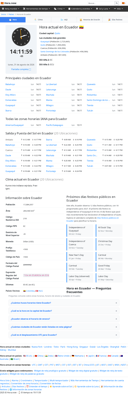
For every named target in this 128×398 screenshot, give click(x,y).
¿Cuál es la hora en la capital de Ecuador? (31, 310)
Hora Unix (5, 380)
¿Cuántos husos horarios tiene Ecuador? (31, 302)
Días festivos (115, 19)
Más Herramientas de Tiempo (85, 380)
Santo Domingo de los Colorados (54, 51)
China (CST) (89, 364)
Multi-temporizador (59, 380)
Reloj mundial (11, 8)
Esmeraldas (11, 100)
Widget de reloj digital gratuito (83, 370)
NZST (123, 364)
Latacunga (51, 89)
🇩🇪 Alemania (78, 355)
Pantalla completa (21, 69)
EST (69, 364)
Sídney (3, 350)
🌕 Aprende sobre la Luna (86, 386)
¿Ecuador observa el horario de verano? (30, 318)
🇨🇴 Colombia (29, 291)
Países (11, 14)
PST (52, 364)
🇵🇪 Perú (39, 291)
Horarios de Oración (90, 19)
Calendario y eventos (80, 8)
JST (97, 364)
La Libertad (51, 84)
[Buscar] (117, 3)
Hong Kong (72, 346)
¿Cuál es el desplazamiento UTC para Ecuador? (34, 335)
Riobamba (91, 94)
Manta (49, 100)
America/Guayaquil (15, 125)
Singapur (84, 346)
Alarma (15, 380)
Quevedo (91, 84)
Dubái (93, 346)
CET (46, 364)
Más (119, 8)
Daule (8, 89)
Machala (50, 94)
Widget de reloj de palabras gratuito (27, 373)
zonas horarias (22, 364)
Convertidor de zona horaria (24, 383)
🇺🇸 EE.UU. (27, 355)
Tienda (90, 105)
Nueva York (37, 346)
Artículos (6, 386)
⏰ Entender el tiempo (36, 386)
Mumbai (12, 350)
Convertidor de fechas (50, 383)
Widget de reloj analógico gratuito (50, 370)
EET (74, 364)
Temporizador (41, 380)
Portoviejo (51, 110)
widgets (10, 370)
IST (80, 364)
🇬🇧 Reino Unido (62, 355)
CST (64, 364)
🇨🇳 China (39, 355)
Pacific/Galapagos (54, 125)
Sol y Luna (103, 8)
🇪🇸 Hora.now (8, 3)
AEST (103, 364)
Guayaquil (45, 41)
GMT (40, 364)
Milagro (50, 105)
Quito (57, 33)
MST (58, 364)
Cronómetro (26, 380)
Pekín (123, 346)
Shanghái (114, 346)
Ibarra (8, 110)
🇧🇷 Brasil (14, 359)
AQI (64, 19)
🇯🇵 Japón (90, 355)
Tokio (56, 346)
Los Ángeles (102, 346)
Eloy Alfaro (11, 94)
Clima (59, 8)
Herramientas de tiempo (37, 8)
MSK (117, 364)
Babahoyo (10, 84)
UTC (34, 364)
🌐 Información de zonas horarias (26, 389)
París (62, 346)
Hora (13, 19)
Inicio (3, 14)
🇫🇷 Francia (101, 355)
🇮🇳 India (49, 355)
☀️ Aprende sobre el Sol (61, 386)
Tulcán (90, 110)
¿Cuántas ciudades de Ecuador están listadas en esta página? (41, 326)
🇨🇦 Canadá (113, 355)
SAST (110, 364)
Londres (48, 346)
